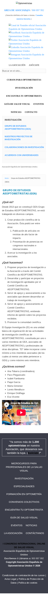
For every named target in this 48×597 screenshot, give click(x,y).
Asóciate (33, 452)
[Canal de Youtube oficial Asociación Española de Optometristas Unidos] (27, 27)
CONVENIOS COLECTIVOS (24, 502)
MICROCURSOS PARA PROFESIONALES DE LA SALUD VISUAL (24, 467)
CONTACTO (31, 112)
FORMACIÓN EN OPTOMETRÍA (24, 494)
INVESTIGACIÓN (24, 88)
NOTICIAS (16, 112)
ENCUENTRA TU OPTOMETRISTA (24, 509)
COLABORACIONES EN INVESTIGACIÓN (24, 147)
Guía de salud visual (17, 104)
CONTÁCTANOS (35, 533)
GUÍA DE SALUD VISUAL (24, 517)
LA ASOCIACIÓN (17, 65)
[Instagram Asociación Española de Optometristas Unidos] (27, 56)
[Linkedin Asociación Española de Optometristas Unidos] (27, 49)
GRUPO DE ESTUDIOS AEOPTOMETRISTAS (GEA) (18, 127)
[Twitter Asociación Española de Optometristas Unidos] (27, 42)
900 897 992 (38, 10)
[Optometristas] (24, 3)
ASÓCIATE (34, 65)
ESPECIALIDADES (24, 486)
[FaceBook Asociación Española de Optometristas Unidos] (27, 34)
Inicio (7, 178)
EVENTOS (38, 104)
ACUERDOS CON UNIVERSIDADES (21, 155)
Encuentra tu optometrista (24, 96)
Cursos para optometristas (24, 80)
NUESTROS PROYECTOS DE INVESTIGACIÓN (18, 138)
